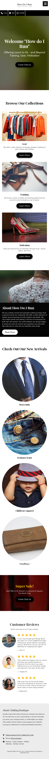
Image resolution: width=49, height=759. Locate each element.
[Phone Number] (16, 738)
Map (13, 13)
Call (5, 13)
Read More (10, 332)
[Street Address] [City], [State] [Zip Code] (20, 735)
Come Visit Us (24, 64)
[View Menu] (45, 3)
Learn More (24, 155)
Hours (21, 13)
